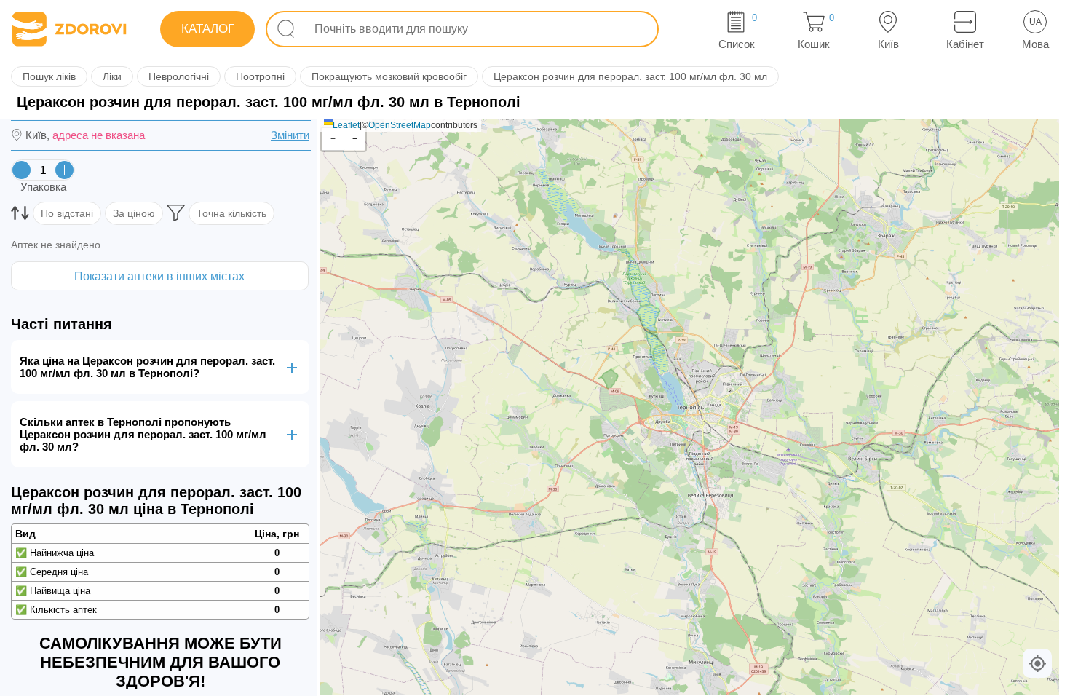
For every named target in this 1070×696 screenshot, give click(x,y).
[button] (333, 139)
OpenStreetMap (399, 125)
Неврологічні (178, 76)
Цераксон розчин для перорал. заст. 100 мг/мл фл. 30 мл (630, 76)
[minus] (21, 170)
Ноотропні (260, 76)
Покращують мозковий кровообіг (389, 76)
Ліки (112, 76)
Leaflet (346, 125)
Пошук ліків (49, 76)
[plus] (64, 170)
